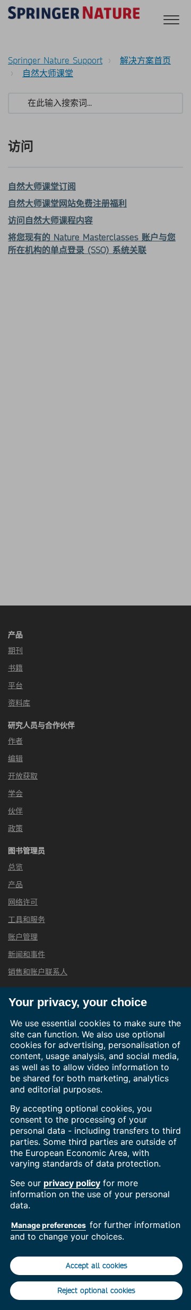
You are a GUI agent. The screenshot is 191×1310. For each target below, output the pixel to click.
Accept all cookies (96, 1265)
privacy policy (72, 1183)
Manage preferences (48, 1225)
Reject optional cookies (96, 1290)
